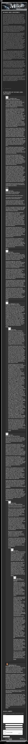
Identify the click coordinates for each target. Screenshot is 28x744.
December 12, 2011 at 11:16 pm (18, 551)
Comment (4, 714)
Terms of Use (18, 741)
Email (4, 726)
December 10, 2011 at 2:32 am (13, 253)
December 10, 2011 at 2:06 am (13, 192)
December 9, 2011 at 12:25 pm (13, 99)
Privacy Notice (23, 741)
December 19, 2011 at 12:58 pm (13, 666)
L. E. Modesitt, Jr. (12, 303)
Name (4, 724)
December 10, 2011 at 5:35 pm (15, 330)
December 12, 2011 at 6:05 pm (15, 504)
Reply (7, 187)
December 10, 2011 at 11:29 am (13, 305)
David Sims (11, 665)
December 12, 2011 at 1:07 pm (13, 436)
